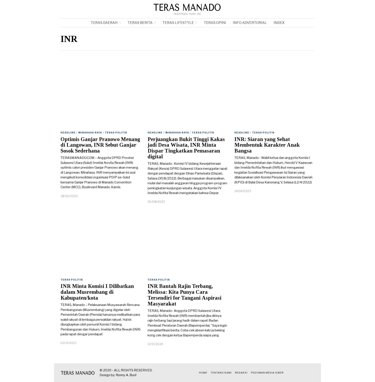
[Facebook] (290, 372)
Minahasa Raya (90, 132)
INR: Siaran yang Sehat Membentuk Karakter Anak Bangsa (267, 145)
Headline (68, 132)
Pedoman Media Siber (267, 372)
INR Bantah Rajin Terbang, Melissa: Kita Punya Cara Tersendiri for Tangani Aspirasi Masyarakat (184, 294)
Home (203, 372)
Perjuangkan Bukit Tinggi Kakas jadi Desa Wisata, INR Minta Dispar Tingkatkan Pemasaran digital (186, 147)
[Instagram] (301, 372)
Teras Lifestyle (178, 23)
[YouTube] (306, 372)
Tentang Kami (221, 372)
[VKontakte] (312, 372)
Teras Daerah (104, 23)
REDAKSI (241, 372)
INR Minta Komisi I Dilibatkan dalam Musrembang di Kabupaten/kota (97, 292)
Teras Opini (215, 23)
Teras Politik (116, 132)
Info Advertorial (250, 23)
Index (279, 23)
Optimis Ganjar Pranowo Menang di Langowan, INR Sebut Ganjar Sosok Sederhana (100, 145)
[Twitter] (295, 372)
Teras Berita (140, 23)
